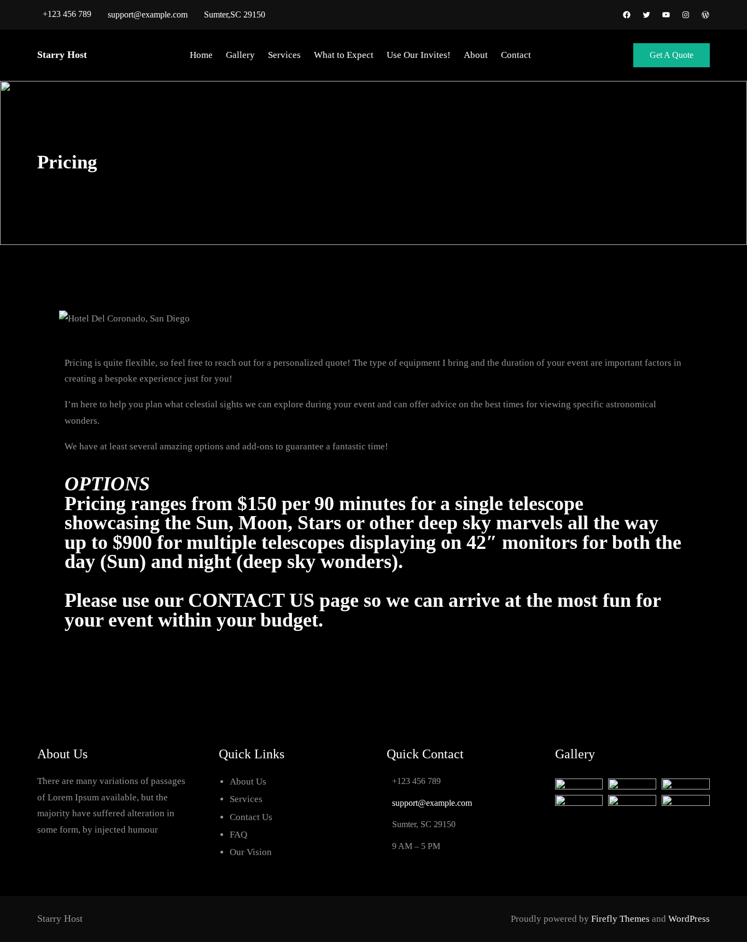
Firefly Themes (620, 919)
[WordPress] (705, 14)
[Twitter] (646, 14)
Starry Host (62, 54)
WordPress (689, 919)
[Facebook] (626, 14)
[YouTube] (666, 14)
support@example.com (148, 14)
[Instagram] (685, 14)
